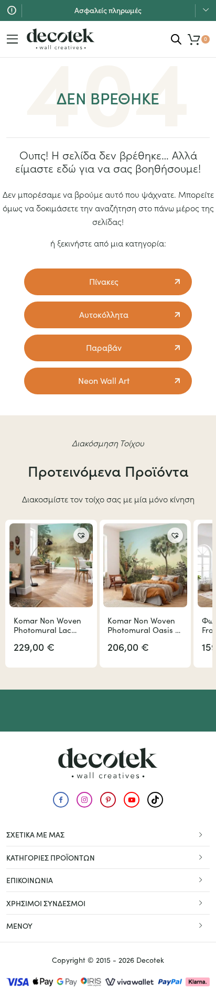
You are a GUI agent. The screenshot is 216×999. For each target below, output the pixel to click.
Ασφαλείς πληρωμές (108, 10)
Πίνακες (103, 281)
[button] (81, 535)
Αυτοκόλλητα (103, 314)
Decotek (150, 960)
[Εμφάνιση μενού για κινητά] (12, 39)
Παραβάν (104, 347)
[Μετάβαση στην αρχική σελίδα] (61, 38)
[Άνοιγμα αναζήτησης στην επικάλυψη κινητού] (176, 39)
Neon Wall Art (103, 380)
